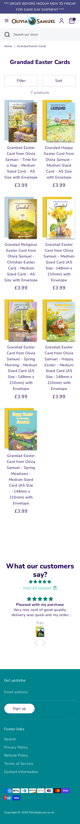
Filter (21, 80)
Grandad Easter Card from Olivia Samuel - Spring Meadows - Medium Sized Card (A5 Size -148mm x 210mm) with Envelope (21, 479)
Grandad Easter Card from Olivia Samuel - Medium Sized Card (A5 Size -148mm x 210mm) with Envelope (58, 262)
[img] (40, 582)
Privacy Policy (16, 747)
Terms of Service (18, 763)
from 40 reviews (37, 587)
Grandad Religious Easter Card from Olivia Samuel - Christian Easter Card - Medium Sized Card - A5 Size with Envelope (21, 262)
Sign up (19, 708)
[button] (37, 643)
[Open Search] (6, 34)
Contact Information (21, 771)
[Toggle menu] (5, 20)
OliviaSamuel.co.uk (41, 812)
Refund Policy (16, 755)
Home (8, 46)
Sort (58, 80)
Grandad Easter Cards (31, 46)
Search (10, 739)
